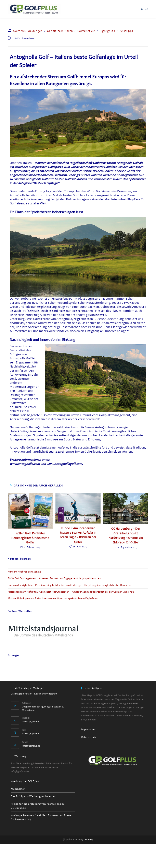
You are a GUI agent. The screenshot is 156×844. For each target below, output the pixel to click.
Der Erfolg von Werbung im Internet (33, 796)
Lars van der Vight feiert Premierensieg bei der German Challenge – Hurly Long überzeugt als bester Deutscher (70, 585)
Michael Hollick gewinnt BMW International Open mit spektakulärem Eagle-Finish (53, 598)
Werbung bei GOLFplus (25, 781)
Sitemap (89, 839)
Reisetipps (126, 31)
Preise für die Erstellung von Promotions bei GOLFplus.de (38, 806)
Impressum (88, 729)
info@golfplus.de (31, 745)
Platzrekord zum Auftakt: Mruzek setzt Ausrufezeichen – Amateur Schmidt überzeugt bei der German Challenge (71, 591)
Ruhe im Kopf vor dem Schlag (24, 571)
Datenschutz (88, 737)
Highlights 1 (107, 31)
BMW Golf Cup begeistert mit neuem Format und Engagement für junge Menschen (54, 578)
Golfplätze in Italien (60, 31)
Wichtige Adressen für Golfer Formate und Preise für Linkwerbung (41, 817)
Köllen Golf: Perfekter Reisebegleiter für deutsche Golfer (30, 537)
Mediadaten (18, 789)
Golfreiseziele (86, 31)
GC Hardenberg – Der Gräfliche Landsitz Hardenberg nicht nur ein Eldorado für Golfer (125, 535)
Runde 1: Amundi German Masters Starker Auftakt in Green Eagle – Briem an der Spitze (78, 535)
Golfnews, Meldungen (27, 31)
